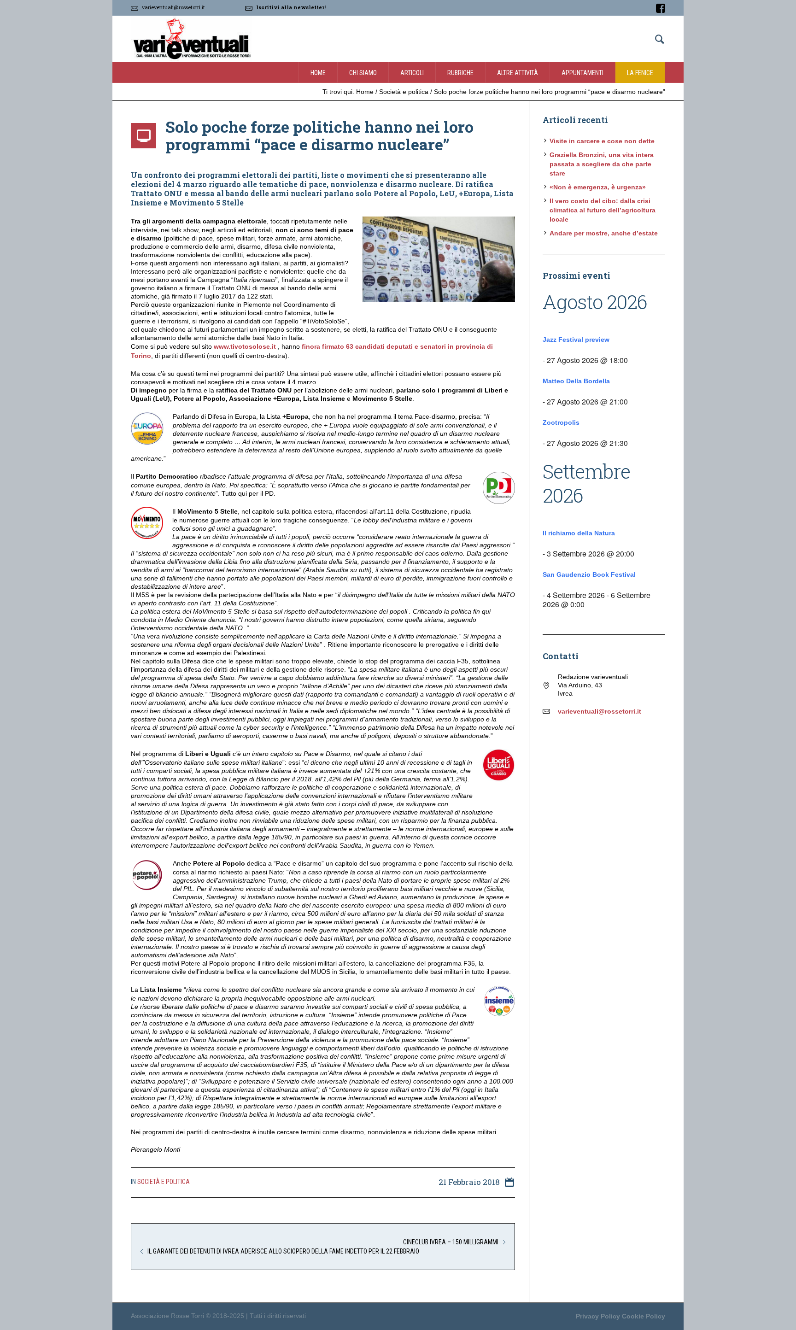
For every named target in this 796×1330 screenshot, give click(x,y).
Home (365, 91)
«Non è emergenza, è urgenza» (598, 187)
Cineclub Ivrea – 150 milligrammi (450, 1242)
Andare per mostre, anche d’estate (604, 233)
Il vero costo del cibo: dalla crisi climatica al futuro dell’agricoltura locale (603, 210)
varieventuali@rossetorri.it (173, 7)
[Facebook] (660, 8)
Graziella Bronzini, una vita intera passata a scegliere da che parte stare (602, 164)
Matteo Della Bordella (576, 381)
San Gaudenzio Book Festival (589, 574)
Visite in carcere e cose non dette (602, 141)
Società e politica (403, 91)
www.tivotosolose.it (245, 346)
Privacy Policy (598, 1316)
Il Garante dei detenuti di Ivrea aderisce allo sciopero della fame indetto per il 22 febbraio (283, 1251)
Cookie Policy (643, 1316)
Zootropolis (561, 422)
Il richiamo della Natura (579, 533)
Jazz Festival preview (576, 339)
